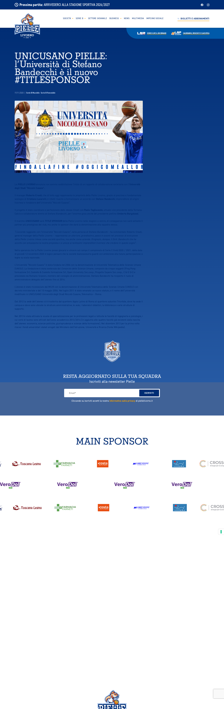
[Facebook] (202, 4)
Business (114, 18)
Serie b (156, 33)
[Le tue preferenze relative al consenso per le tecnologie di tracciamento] (221, 532)
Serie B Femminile (48, 92)
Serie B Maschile (33, 92)
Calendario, (196, 33)
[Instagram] (208, 4)
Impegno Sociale (155, 18)
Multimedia (138, 18)
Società (67, 18)
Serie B (79, 18)
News (127, 18)
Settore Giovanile (97, 18)
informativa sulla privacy (122, 400)
